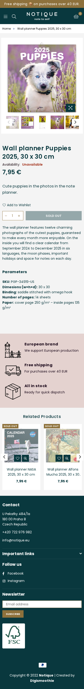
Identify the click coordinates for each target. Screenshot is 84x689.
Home (6, 29)
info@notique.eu (15, 540)
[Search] (14, 16)
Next (74, 78)
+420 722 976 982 (17, 532)
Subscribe (13, 614)
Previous (9, 78)
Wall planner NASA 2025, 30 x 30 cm (21, 472)
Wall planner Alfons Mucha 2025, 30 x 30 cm (62, 472)
